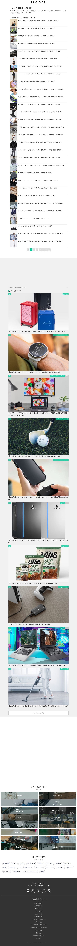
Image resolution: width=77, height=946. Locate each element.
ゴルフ (22, 863)
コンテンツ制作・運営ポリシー (38, 919)
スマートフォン (39, 867)
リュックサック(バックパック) (30, 871)
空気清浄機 (6, 863)
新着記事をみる (38, 903)
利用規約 (38, 933)
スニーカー (70, 867)
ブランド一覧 (38, 914)
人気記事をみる (38, 906)
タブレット (41, 863)
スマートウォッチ (50, 867)
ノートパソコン (31, 863)
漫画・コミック (28, 867)
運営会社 (38, 938)
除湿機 (42, 871)
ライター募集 (38, 930)
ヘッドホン (67, 863)
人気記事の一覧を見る (38, 713)
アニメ (19, 867)
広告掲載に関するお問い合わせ (38, 924)
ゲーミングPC (61, 867)
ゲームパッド (50, 863)
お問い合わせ (38, 922)
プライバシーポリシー (38, 935)
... (49, 250)
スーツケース (7, 871)
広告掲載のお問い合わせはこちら (17, 287)
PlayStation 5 (17, 871)
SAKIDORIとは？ (38, 916)
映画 (5, 867)
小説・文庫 (12, 867)
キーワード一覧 (38, 911)
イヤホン (59, 863)
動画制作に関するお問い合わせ (38, 927)
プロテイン (15, 863)
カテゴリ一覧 (38, 908)
